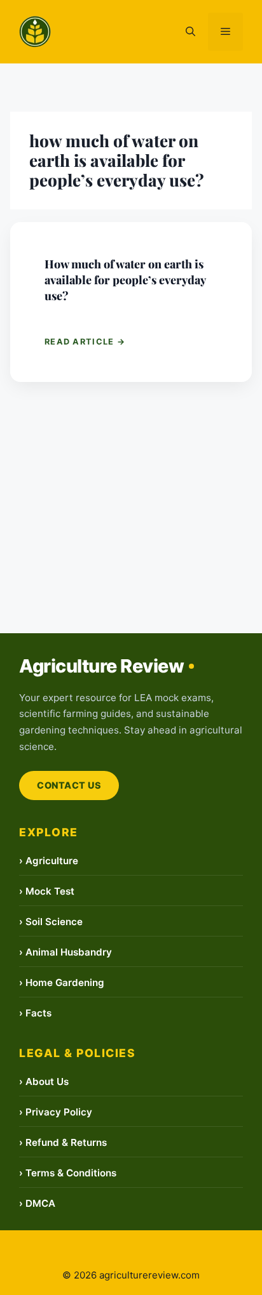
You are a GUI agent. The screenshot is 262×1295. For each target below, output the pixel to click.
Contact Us (69, 785)
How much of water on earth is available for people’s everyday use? (125, 279)
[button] (190, 32)
